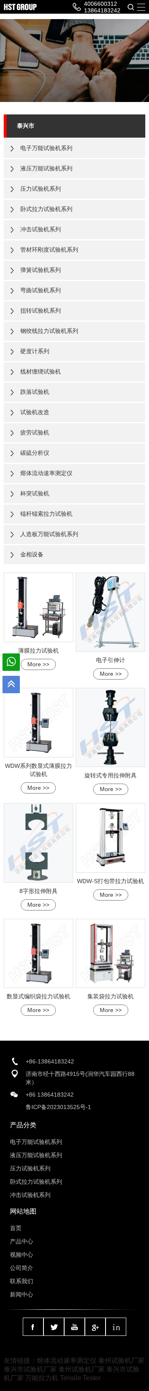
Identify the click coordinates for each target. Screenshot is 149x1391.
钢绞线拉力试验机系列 (49, 331)
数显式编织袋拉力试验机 (38, 996)
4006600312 (100, 3)
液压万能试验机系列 (46, 168)
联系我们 (21, 1281)
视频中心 (21, 1254)
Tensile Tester (80, 1377)
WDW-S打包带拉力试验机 (110, 881)
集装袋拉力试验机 (110, 996)
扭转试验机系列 (40, 310)
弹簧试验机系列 (40, 270)
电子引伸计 (110, 660)
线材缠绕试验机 (40, 371)
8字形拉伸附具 (38, 891)
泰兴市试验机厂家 (30, 1369)
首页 (16, 1228)
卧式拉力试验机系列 (46, 209)
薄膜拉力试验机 (38, 650)
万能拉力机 (41, 1377)
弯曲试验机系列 (40, 290)
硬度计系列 (34, 351)
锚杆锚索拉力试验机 (46, 513)
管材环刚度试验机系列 (49, 249)
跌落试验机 (34, 391)
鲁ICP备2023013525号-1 (58, 1107)
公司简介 (21, 1268)
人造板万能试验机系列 (49, 534)
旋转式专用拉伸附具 (110, 775)
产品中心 (21, 1241)
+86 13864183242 (50, 1094)
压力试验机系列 (40, 188)
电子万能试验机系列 (46, 148)
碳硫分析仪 (34, 452)
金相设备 (31, 554)
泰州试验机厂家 (121, 1360)
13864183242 (102, 10)
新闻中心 (21, 1294)
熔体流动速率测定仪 (46, 473)
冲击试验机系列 (40, 229)
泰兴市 (25, 125)
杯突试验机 (34, 493)
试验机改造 (34, 412)
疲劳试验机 (34, 432)
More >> (38, 664)
